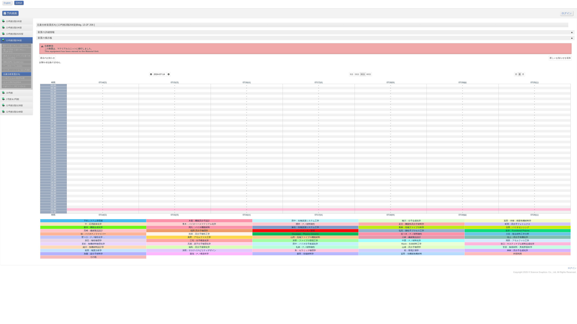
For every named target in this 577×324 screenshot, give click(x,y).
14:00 (53, 161)
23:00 (53, 209)
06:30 (53, 120)
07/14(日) (103, 82)
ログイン (567, 13)
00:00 (53, 85)
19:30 (53, 190)
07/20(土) (535, 82)
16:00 (53, 171)
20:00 (53, 193)
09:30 (53, 136)
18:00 (53, 182)
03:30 (53, 104)
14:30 (53, 163)
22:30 (53, 207)
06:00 (53, 117)
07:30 (53, 125)
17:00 (53, 177)
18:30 (53, 185)
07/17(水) (319, 82)
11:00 (53, 144)
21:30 (53, 201)
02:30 (53, 99)
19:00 (53, 188)
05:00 (53, 112)
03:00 (53, 101)
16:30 (53, 174)
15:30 (53, 169)
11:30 (53, 147)
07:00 (53, 123)
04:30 (53, 109)
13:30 (53, 158)
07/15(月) (175, 82)
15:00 (53, 166)
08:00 (53, 128)
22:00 (53, 204)
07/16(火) (247, 82)
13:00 (53, 155)
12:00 (53, 150)
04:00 (53, 107)
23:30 (53, 212)
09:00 (53, 134)
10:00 (53, 139)
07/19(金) (463, 82)
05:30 (53, 115)
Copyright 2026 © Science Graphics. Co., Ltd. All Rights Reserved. (544, 272)
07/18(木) (391, 82)
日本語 (19, 3)
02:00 (53, 96)
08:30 (53, 131)
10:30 (53, 142)
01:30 (53, 93)
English (7, 3)
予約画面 (11, 13)
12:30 (53, 153)
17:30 (53, 179)
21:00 (53, 198)
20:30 (53, 196)
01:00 (53, 90)
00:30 (53, 88)
